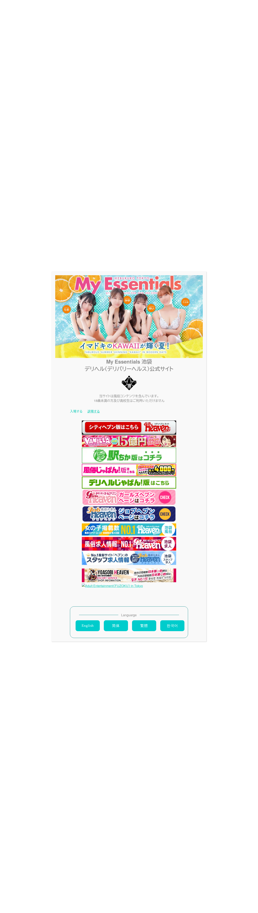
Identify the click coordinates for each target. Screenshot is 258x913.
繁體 (144, 626)
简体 (116, 626)
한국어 (172, 626)
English (88, 625)
